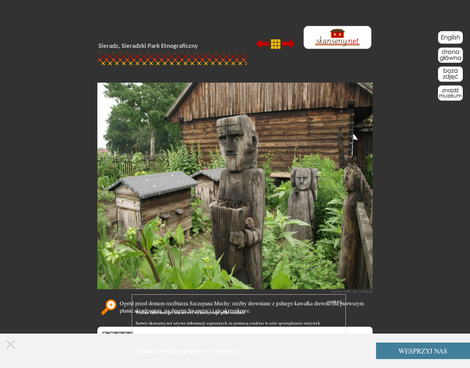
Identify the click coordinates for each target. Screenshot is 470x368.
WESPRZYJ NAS (422, 351)
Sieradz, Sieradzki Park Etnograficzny (148, 46)
